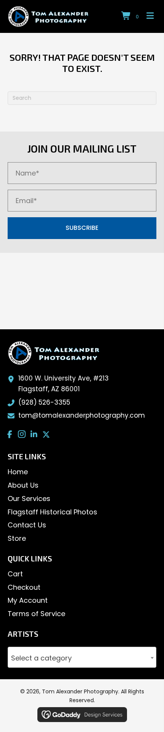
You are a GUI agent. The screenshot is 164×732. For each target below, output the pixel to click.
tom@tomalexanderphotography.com (81, 415)
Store (17, 538)
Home (18, 472)
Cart (15, 574)
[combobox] (82, 657)
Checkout (24, 587)
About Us (23, 485)
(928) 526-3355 (44, 402)
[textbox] (82, 658)
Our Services (29, 498)
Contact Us (27, 525)
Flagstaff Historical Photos (52, 512)
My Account (28, 600)
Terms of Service (36, 613)
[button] (82, 228)
